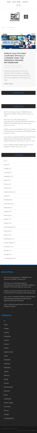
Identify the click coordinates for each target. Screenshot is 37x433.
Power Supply (8, 243)
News (6, 235)
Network (7, 231)
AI (4, 161)
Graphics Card (8, 192)
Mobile (6, 219)
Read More (8, 83)
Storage (6, 254)
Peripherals (7, 239)
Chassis (6, 168)
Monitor (6, 223)
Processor (7, 246)
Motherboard (8, 227)
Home (3, 27)
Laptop (6, 211)
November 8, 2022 (9, 65)
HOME (9, 2)
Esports (6, 180)
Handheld (7, 200)
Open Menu (26, 17)
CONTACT (25, 2)
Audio (6, 165)
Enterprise (7, 176)
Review (6, 250)
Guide (6, 196)
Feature (6, 184)
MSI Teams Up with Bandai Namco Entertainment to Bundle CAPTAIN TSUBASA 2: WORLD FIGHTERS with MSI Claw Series (19, 121)
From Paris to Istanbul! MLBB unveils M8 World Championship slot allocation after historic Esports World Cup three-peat (19, 139)
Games (6, 188)
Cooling (6, 172)
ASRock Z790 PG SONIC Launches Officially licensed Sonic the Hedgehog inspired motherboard (15, 58)
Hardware (7, 204)
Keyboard (7, 207)
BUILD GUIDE (16, 2)
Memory (6, 215)
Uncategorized (9, 258)
